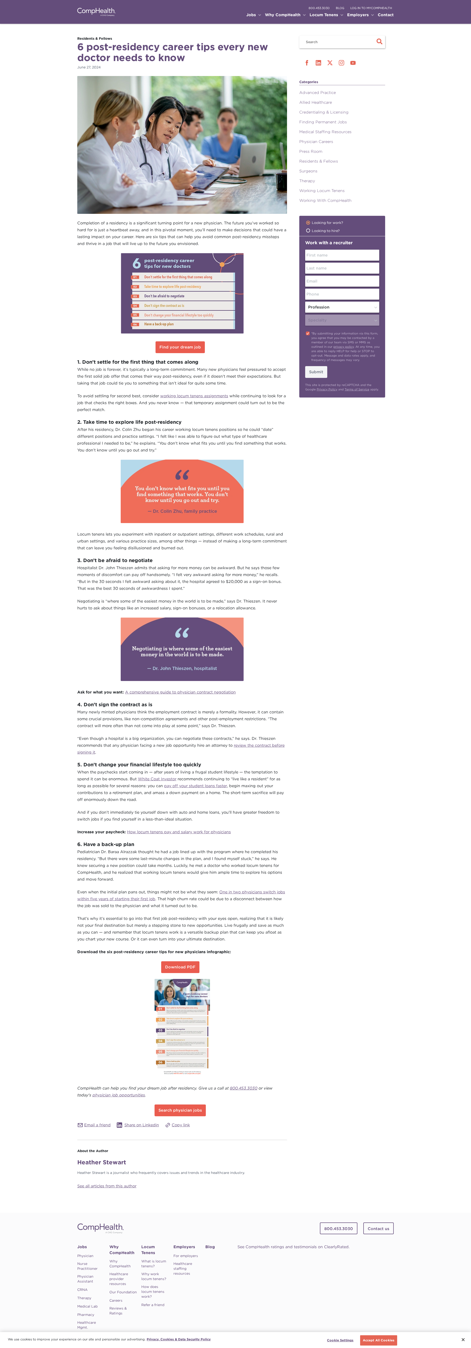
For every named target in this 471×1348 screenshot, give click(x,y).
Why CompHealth (121, 1250)
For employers (185, 1256)
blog (340, 8)
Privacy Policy (327, 389)
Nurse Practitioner (87, 1266)
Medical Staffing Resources (325, 131)
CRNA (82, 1290)
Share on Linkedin (141, 1125)
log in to (371, 8)
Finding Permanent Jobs (323, 122)
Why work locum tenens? (153, 1276)
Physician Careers (316, 141)
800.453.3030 (319, 8)
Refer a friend (152, 1305)
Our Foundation (123, 1292)
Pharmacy (85, 1315)
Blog (210, 1247)
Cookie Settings (340, 1340)
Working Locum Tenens (322, 190)
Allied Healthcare (315, 102)
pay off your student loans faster (195, 785)
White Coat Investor (157, 779)
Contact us (378, 1228)
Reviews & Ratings (118, 1310)
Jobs (82, 1247)
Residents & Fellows (318, 161)
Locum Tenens (148, 1250)
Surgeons (308, 171)
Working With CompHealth (325, 200)
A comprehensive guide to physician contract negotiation (180, 692)
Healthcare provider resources (118, 1279)
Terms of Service (357, 389)
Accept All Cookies (378, 1340)
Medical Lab (87, 1306)
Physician (85, 1256)
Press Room (310, 151)
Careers (115, 1300)
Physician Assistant (85, 1278)
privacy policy (343, 346)
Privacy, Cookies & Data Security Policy (179, 1339)
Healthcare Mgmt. (86, 1325)
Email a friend (97, 1125)
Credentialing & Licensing (324, 112)
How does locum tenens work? (152, 1291)
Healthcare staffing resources (182, 1268)
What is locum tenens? (153, 1263)
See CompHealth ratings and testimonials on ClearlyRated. (293, 1247)
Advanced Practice (317, 92)
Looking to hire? (326, 231)
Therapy (307, 181)
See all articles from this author (106, 1186)
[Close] (463, 1339)
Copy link (181, 1125)
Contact (386, 15)
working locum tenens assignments (194, 396)
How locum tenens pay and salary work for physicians (179, 832)
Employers (184, 1247)
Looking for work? (327, 223)
